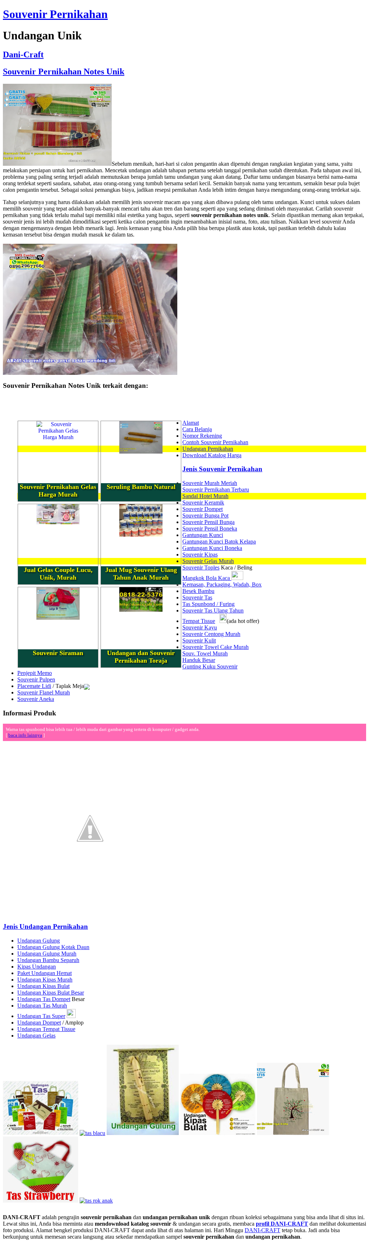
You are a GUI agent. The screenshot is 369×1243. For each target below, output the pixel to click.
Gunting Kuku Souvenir (209, 666)
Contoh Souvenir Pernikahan (215, 442)
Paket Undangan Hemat (44, 973)
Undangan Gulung (38, 940)
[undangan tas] (40, 1133)
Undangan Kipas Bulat (43, 986)
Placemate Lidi (34, 686)
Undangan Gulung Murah (46, 953)
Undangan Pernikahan (207, 449)
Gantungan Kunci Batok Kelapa (219, 541)
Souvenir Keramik (203, 502)
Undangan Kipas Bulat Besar (50, 992)
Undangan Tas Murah (42, 1005)
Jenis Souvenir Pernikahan (222, 469)
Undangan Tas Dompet (43, 999)
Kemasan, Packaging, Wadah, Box (222, 584)
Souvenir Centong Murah (211, 634)
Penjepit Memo (34, 673)
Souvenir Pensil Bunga (208, 522)
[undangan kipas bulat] (217, 1133)
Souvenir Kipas (200, 554)
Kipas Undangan (36, 966)
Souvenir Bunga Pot (205, 515)
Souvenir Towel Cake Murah (215, 647)
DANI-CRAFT (262, 1230)
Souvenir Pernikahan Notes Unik (63, 71)
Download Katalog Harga (211, 455)
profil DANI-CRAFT (282, 1224)
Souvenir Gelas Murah (208, 561)
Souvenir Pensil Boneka (209, 528)
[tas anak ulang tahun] (96, 1200)
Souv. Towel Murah (205, 653)
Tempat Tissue (198, 621)
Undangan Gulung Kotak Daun (53, 947)
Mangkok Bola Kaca (206, 578)
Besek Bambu (198, 591)
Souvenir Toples (200, 567)
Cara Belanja (197, 429)
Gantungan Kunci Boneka (212, 548)
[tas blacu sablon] (293, 1133)
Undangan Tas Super (41, 1016)
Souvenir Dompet (202, 509)
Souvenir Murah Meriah (209, 483)
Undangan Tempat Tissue (46, 1029)
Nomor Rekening (202, 436)
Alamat (190, 423)
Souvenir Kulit (199, 640)
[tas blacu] (92, 1133)
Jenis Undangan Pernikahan (45, 926)
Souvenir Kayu (199, 627)
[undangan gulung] (143, 1133)
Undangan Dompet (39, 1022)
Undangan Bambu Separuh (48, 960)
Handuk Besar (198, 660)
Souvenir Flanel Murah (43, 692)
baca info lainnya (25, 735)
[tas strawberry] (40, 1200)
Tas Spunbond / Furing (208, 604)
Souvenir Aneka (35, 699)
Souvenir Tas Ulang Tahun (213, 610)
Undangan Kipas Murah (44, 979)
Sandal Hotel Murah (205, 496)
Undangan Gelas (36, 1035)
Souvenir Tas (197, 597)
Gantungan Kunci (202, 535)
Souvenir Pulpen (36, 679)
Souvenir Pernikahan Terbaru (215, 489)
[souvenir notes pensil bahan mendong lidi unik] (90, 373)
